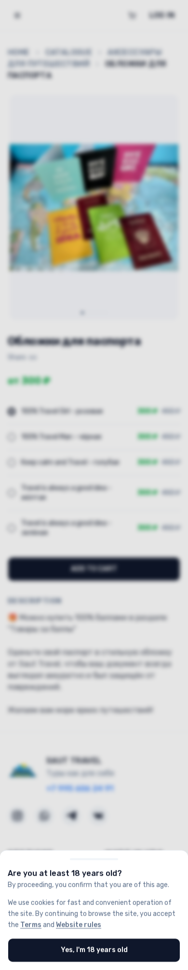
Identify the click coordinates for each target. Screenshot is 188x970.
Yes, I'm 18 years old (94, 950)
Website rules (78, 924)
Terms (30, 924)
